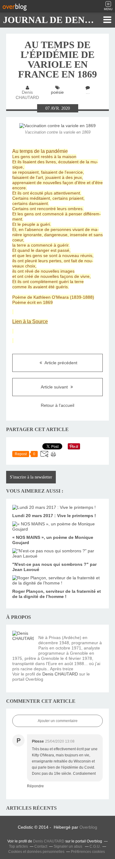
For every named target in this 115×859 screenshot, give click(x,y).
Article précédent (60, 362)
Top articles (18, 846)
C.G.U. (95, 846)
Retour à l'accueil (57, 405)
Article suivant (55, 386)
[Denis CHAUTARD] (23, 641)
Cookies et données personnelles (36, 852)
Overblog (88, 827)
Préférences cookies (88, 852)
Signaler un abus (68, 846)
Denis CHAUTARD (60, 674)
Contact (40, 846)
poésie (57, 92)
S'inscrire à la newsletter (31, 477)
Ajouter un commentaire (58, 721)
